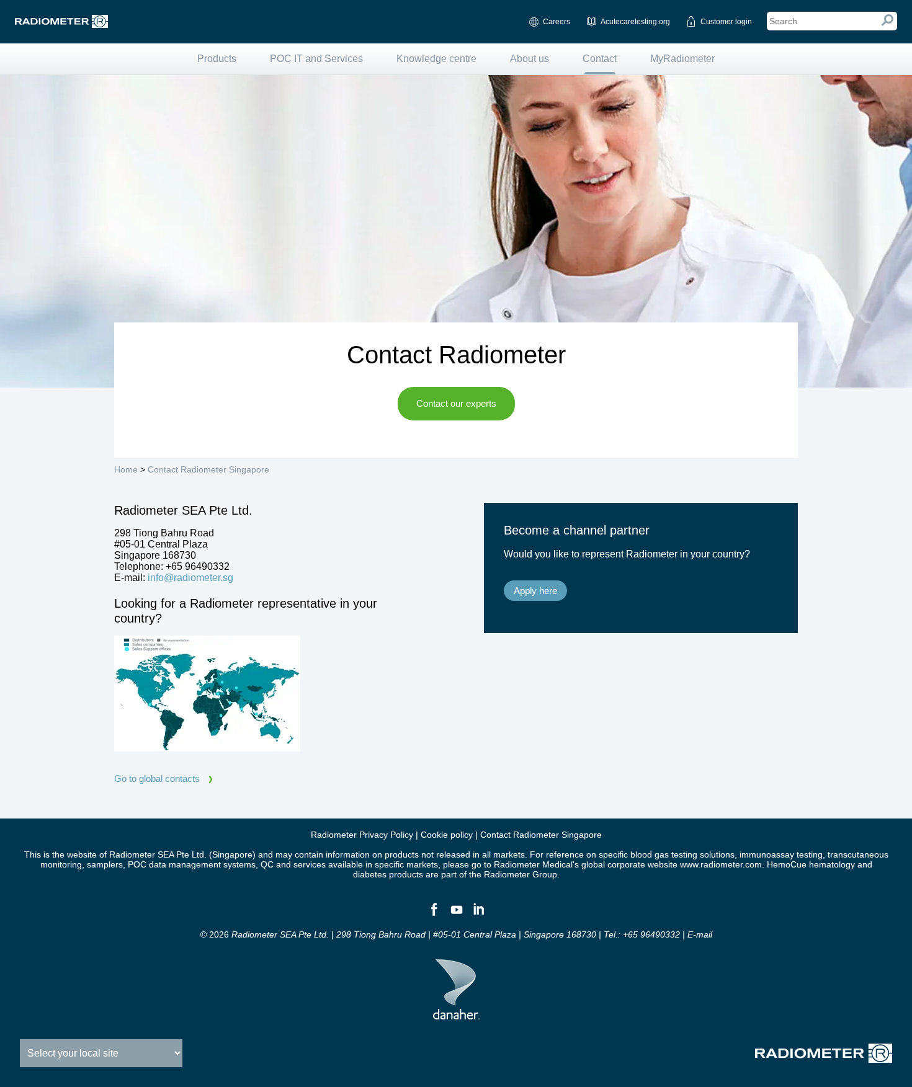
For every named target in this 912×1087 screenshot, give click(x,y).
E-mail (699, 934)
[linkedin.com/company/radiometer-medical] (478, 915)
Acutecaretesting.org (635, 21)
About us (529, 58)
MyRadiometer (682, 58)
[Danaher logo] (456, 1014)
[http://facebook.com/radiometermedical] (433, 915)
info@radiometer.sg (190, 577)
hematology (832, 864)
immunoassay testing (781, 854)
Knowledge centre (436, 58)
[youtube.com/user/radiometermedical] (456, 915)
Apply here (535, 590)
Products (216, 58)
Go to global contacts (157, 778)
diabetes (370, 874)
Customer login (726, 21)
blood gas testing (663, 854)
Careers (556, 21)
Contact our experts (456, 403)
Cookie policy (447, 835)
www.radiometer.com (721, 864)
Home (126, 469)
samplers (105, 864)
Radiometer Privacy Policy (362, 835)
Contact (600, 58)
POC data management (174, 864)
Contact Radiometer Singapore (208, 469)
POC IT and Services (316, 58)
